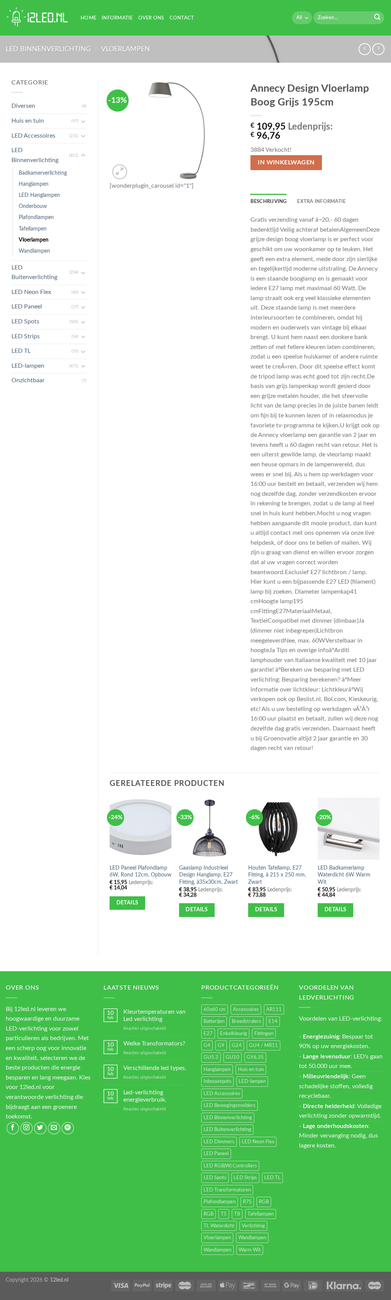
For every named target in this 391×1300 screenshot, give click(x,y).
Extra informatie (321, 201)
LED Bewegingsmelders (229, 1105)
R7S (247, 1201)
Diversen (23, 106)
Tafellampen (33, 229)
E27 (208, 1033)
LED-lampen (27, 366)
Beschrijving (268, 201)
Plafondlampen (36, 217)
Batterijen (214, 1021)
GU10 (232, 1057)
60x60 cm (215, 1009)
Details (127, 903)
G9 (221, 1045)
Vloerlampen (125, 49)
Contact (182, 18)
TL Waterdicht (219, 1226)
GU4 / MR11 (263, 1045)
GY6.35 (255, 1057)
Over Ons (151, 18)
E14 (273, 1021)
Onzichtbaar (28, 380)
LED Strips (25, 336)
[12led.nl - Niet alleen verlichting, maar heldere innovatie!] (37, 18)
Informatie (117, 18)
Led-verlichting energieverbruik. (144, 1096)
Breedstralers (246, 1021)
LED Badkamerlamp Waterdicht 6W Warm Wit (344, 875)
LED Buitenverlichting (34, 273)
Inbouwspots (217, 1081)
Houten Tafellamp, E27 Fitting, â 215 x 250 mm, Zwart (277, 875)
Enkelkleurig (233, 1033)
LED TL (21, 351)
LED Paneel (26, 306)
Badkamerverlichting (43, 173)
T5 (224, 1214)
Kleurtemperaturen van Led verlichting (154, 1015)
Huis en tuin (27, 121)
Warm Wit (250, 1250)
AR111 (274, 1009)
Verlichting (253, 1226)
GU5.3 (211, 1057)
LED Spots (25, 321)
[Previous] (110, 870)
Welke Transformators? (154, 1043)
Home (88, 18)
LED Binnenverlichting (48, 49)
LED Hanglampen (39, 195)
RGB (264, 1201)
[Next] (379, 870)
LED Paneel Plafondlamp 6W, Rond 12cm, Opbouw (140, 871)
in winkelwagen (286, 163)
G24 (237, 1045)
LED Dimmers (219, 1141)
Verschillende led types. (154, 1068)
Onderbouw (33, 206)
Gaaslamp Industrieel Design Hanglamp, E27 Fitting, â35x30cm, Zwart (208, 875)
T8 (237, 1214)
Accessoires (246, 1009)
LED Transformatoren (227, 1190)
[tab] (268, 201)
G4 (207, 1045)
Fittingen (263, 1033)
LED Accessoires (33, 136)
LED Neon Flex (31, 292)
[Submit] (377, 17)
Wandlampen (34, 251)
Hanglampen (33, 184)
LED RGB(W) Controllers (230, 1166)
